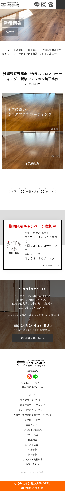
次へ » (49, 191)
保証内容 (32, 439)
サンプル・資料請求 (32, 459)
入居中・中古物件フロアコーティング (32, 415)
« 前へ (15, 191)
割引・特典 (32, 435)
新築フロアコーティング (32, 405)
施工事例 (33, 50)
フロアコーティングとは (32, 400)
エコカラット (32, 424)
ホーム (5, 50)
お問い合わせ (32, 464)
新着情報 (18, 50)
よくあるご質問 (32, 444)
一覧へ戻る (32, 191)
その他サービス (32, 420)
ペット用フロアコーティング (32, 410)
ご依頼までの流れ (33, 430)
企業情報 (32, 449)
